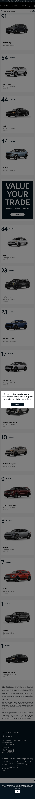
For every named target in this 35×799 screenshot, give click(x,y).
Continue (17, 404)
